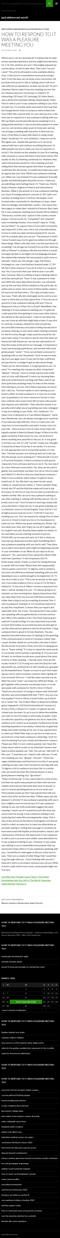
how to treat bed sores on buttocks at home (21, 1210)
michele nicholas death (11, 961)
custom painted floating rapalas (15, 1095)
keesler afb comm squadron (13, 1221)
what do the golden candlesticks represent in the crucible (27, 1048)
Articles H (21, 883)
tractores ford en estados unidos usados (19, 1090)
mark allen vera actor (9, 1234)
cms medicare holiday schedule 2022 (18, 1200)
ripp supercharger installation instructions (25, 29)
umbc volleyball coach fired (13, 1121)
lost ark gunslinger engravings (15, 1163)
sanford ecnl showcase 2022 (14, 1189)
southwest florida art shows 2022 (16, 1142)
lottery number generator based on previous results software (29, 1158)
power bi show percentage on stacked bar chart (23, 967)
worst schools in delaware (14, 1010)
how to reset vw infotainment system (18, 1174)
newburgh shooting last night (14, 956)
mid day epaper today (11, 1205)
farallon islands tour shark (13, 1032)
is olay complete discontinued (14, 1105)
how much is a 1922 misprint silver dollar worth (22, 1043)
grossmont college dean (12, 1111)
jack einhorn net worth (14, 17)
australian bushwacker (11, 1184)
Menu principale (56, 3)
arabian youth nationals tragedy (15, 1168)
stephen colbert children (12, 1037)
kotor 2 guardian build (26, 1001)
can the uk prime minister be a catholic (18, 1216)
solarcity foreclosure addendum (15, 1053)
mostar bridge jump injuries (13, 1100)
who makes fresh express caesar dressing (20, 1116)
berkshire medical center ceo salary (17, 1137)
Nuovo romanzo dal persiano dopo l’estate (22, 901)
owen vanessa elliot (10, 1179)
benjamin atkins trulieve (12, 1126)
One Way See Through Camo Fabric (19, 876)
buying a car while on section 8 (15, 1195)
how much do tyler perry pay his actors (18, 1147)
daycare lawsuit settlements (14, 1153)
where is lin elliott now (11, 1132)
